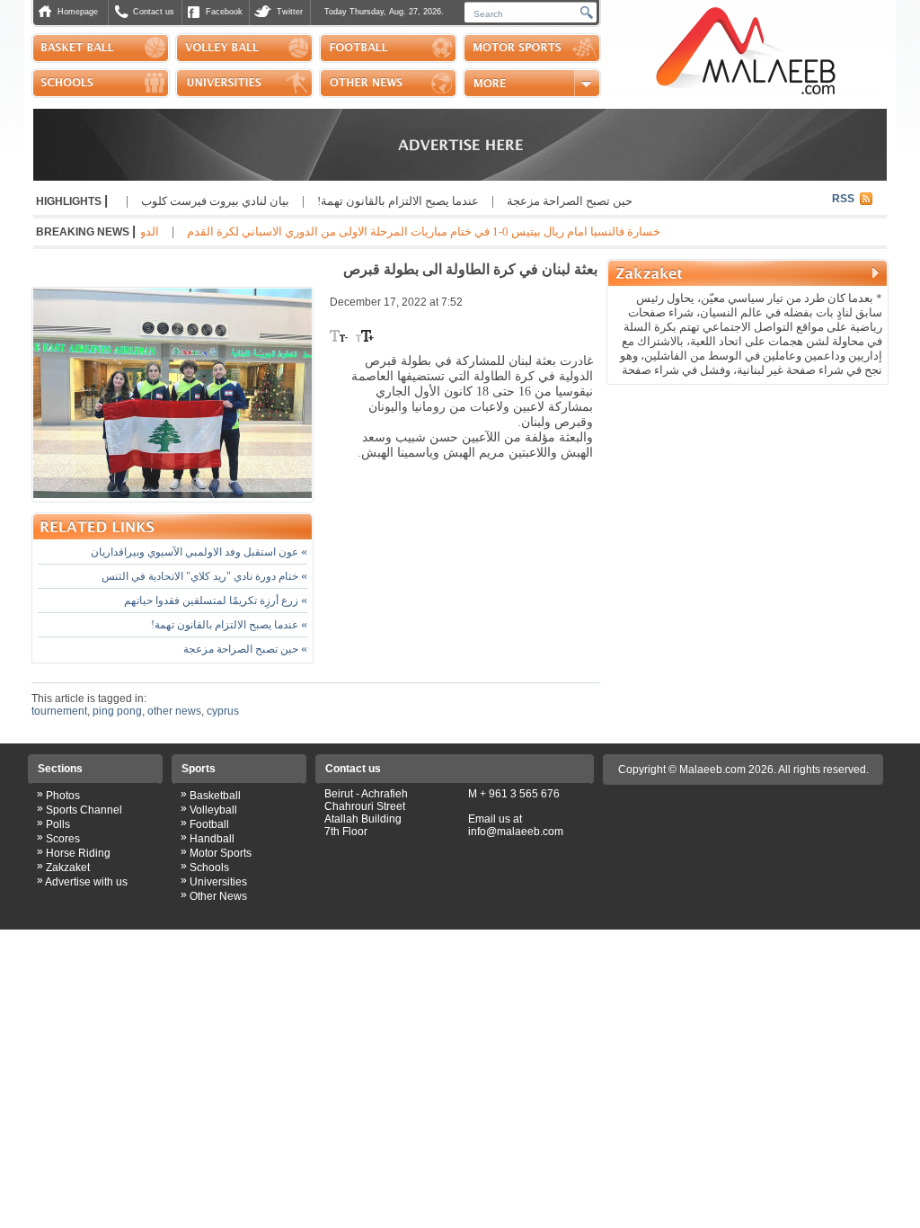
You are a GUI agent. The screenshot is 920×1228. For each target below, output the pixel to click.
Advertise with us (86, 882)
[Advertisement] (747, 507)
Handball (212, 838)
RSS (843, 198)
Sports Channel (84, 810)
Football (209, 824)
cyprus (223, 711)
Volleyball (213, 810)
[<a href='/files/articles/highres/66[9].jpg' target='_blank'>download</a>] (172, 395)
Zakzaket (68, 867)
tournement (59, 711)
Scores (63, 838)
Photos (63, 795)
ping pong (117, 711)
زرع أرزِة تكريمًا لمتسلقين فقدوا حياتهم (215, 600)
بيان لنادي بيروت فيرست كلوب (246, 201)
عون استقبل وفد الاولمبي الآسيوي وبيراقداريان (199, 552)
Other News (218, 896)
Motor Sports (221, 853)
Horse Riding (78, 853)
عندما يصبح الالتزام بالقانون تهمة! (428, 201)
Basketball (215, 795)
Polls (58, 824)
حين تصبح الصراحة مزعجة (600, 201)
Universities (218, 882)
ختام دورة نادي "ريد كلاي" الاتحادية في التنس (204, 576)
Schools (209, 867)
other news (174, 711)
